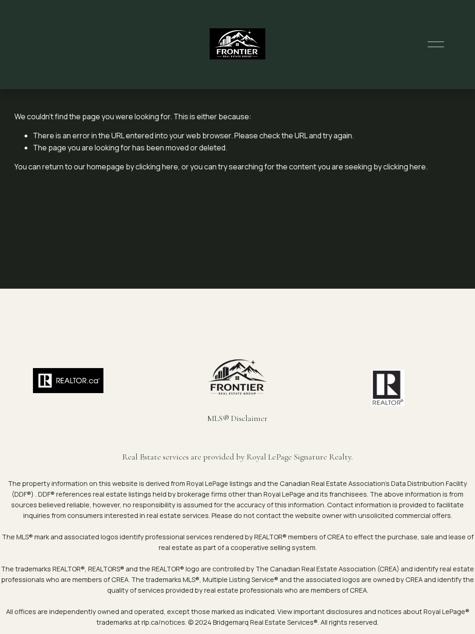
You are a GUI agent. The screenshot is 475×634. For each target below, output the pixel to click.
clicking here (156, 167)
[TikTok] (139, 402)
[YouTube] (124, 402)
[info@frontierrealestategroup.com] (154, 402)
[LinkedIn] (110, 402)
